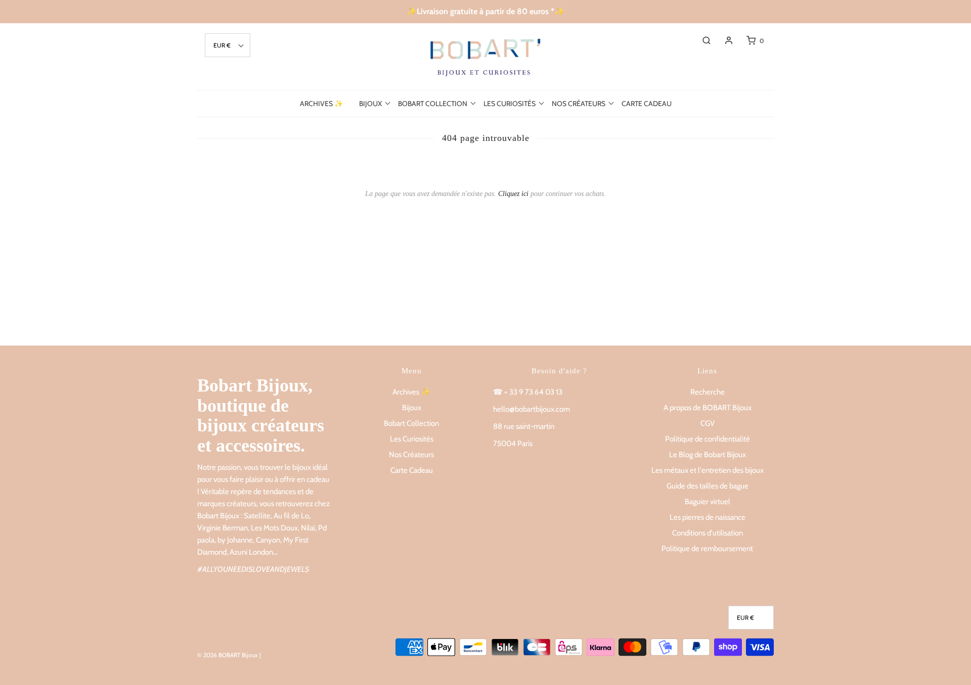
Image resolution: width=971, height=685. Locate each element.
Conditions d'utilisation (707, 532)
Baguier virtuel (707, 501)
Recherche (707, 392)
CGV (707, 423)
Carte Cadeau (647, 103)
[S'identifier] (724, 40)
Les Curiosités (411, 439)
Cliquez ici (513, 194)
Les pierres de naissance (707, 517)
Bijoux (411, 407)
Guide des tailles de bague (707, 486)
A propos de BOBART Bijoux (708, 407)
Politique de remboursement (707, 548)
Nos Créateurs (411, 454)
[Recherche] (701, 40)
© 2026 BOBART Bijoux (227, 655)
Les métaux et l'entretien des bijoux (707, 470)
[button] (227, 45)
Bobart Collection (411, 423)
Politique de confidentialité (707, 439)
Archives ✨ (321, 103)
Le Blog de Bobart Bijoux (707, 454)
